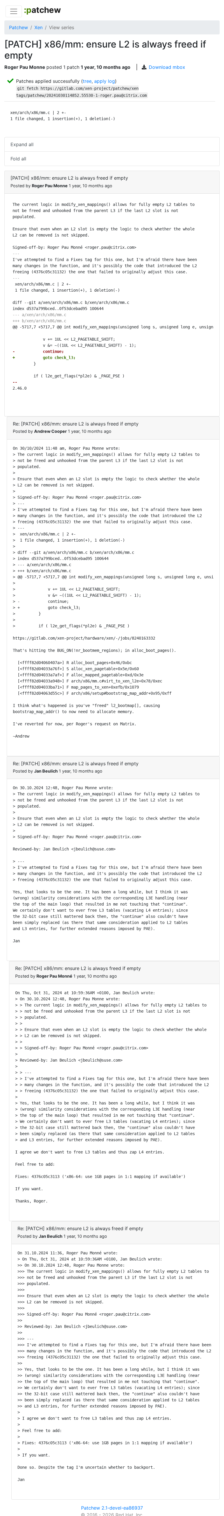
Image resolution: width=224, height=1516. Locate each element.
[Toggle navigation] (14, 11)
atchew (42, 10)
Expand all (22, 144)
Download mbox (167, 67)
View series (61, 27)
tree (87, 81)
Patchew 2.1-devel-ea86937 (112, 1508)
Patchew (18, 27)
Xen (38, 27)
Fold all (18, 159)
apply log (104, 81)
